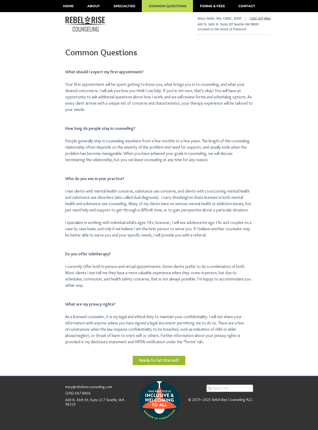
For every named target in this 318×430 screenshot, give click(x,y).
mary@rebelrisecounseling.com (88, 387)
